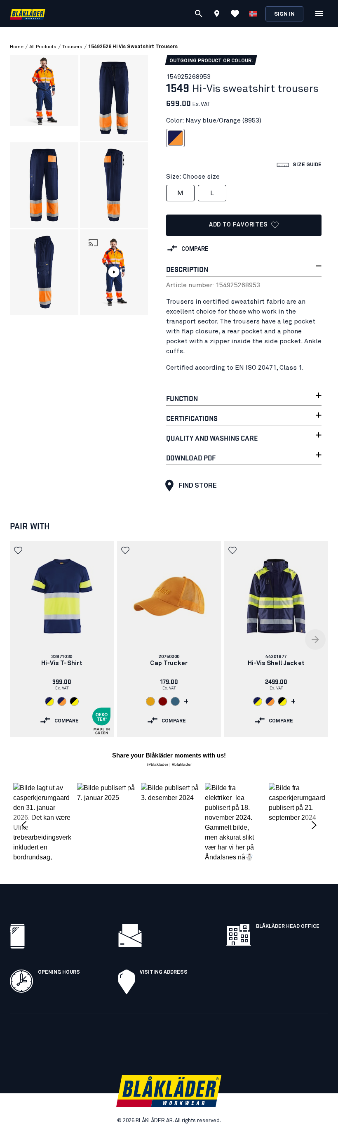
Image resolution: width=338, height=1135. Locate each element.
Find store (197, 485)
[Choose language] (253, 14)
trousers (72, 47)
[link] (62, 639)
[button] (114, 272)
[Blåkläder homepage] (27, 14)
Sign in (284, 14)
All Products (42, 47)
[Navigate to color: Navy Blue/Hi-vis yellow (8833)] (49, 701)
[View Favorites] (235, 14)
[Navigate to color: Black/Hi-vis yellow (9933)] (74, 701)
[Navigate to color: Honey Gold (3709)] (150, 701)
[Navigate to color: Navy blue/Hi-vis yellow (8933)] (257, 701)
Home (16, 47)
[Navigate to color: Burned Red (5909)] (162, 701)
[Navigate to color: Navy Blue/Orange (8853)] (61, 701)
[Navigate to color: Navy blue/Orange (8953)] (270, 701)
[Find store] (217, 15)
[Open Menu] (319, 14)
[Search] (199, 14)
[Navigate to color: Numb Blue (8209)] (175, 701)
